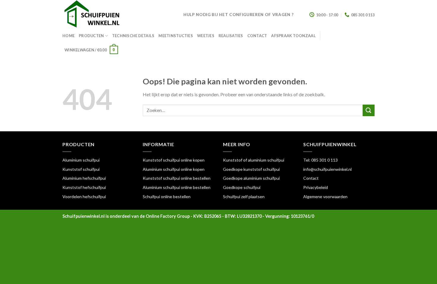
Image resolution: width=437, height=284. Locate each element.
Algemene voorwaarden (325, 196)
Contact (257, 35)
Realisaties (230, 35)
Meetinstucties (175, 35)
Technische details (133, 35)
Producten (91, 35)
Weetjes (205, 35)
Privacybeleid (315, 187)
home (68, 35)
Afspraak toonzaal (293, 35)
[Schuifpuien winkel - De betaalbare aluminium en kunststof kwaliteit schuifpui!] (118, 15)
